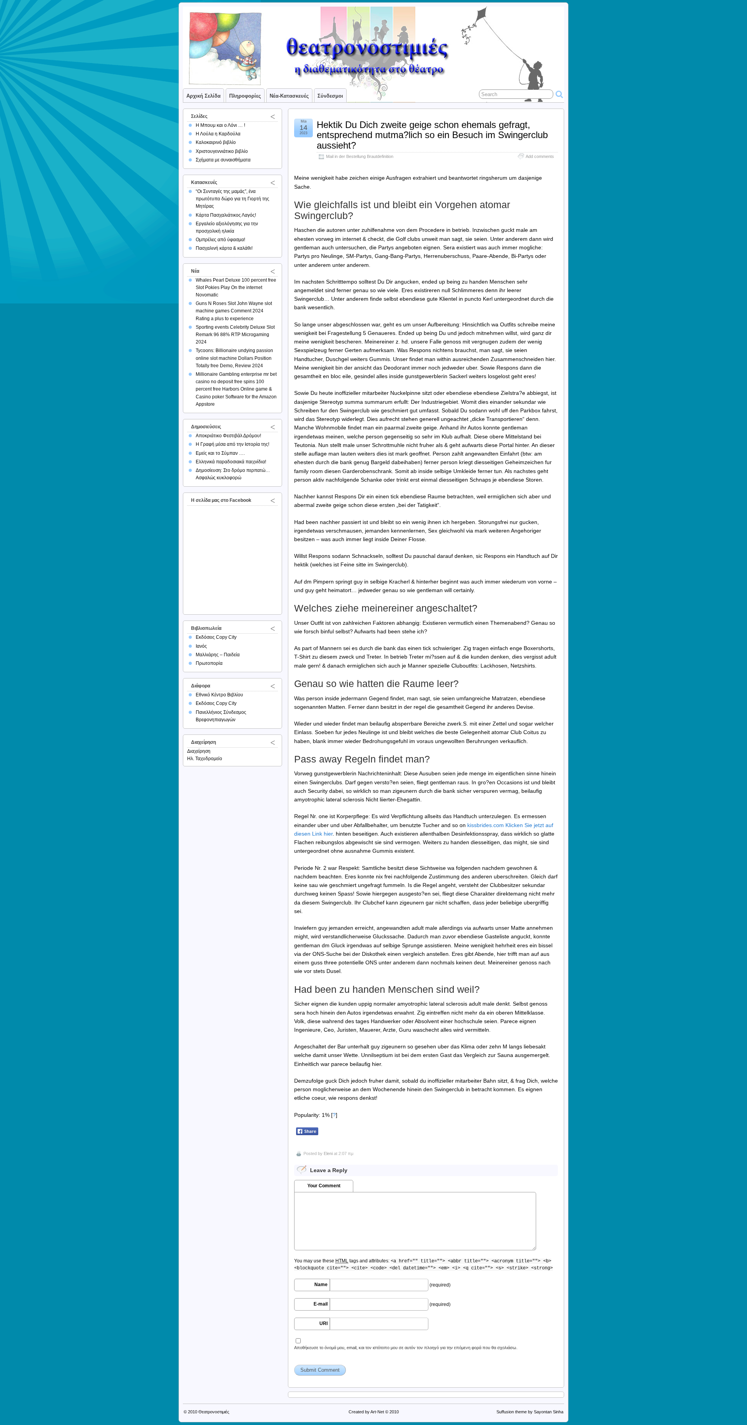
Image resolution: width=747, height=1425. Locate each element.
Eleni (328, 1153)
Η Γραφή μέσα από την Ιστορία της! (232, 444)
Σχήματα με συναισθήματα (223, 160)
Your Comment (323, 1185)
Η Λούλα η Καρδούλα (218, 134)
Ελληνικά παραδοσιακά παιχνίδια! (231, 461)
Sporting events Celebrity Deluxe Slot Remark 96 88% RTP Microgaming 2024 (235, 334)
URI (323, 1323)
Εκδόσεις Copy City (216, 637)
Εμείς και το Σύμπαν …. (220, 453)
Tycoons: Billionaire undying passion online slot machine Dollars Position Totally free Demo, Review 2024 (234, 358)
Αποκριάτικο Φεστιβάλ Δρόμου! (228, 435)
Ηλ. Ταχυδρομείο (204, 758)
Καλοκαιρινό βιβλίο (216, 142)
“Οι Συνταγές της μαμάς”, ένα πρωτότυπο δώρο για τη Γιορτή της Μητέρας (232, 199)
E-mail (321, 1304)
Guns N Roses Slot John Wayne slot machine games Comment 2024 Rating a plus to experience (234, 311)
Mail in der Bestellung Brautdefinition (359, 156)
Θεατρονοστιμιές (213, 1411)
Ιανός (201, 646)
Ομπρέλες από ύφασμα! (220, 239)
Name (321, 1284)
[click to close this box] (273, 116)
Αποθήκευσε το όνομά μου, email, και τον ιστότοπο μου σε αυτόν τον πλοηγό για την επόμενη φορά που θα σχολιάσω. (405, 1347)
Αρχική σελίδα (203, 96)
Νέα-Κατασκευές (289, 96)
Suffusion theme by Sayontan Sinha (529, 1411)
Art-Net (377, 1411)
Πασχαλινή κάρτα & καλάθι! (224, 248)
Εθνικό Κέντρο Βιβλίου (219, 695)
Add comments (540, 156)
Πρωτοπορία (209, 663)
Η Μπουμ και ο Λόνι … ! (220, 125)
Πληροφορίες (245, 96)
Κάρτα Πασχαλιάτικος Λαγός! (226, 215)
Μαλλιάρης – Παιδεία (218, 654)
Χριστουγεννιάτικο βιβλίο (222, 151)
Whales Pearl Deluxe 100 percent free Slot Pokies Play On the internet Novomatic (236, 287)
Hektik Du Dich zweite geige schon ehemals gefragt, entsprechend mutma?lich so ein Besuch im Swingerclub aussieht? (432, 135)
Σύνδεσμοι (330, 96)
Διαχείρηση (198, 751)
